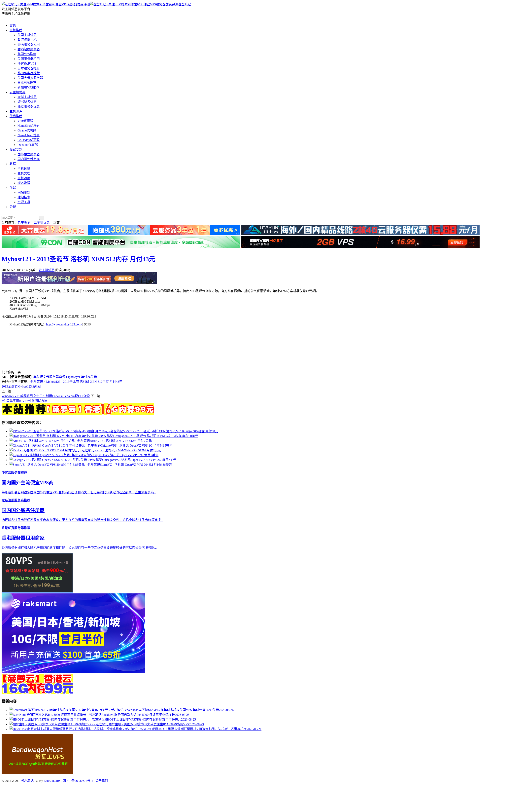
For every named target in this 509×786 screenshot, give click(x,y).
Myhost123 (24, 386)
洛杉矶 (36, 386)
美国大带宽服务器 (30, 78)
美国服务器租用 (28, 58)
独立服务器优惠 (28, 106)
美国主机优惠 (27, 35)
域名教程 (23, 183)
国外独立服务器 (28, 154)
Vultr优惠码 (25, 121)
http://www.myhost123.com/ (64, 324)
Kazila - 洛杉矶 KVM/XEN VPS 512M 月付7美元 (127, 450)
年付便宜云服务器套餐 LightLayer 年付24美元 (65, 377)
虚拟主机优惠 (27, 97)
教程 (13, 164)
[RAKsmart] (78, 414)
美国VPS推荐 (26, 54)
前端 (13, 187)
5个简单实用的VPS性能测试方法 (24, 400)
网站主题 (23, 192)
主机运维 (23, 168)
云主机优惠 (17, 92)
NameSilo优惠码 (28, 125)
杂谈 (13, 206)
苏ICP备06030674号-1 (78, 780)
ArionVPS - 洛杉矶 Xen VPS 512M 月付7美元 (121, 440)
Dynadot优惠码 (27, 144)
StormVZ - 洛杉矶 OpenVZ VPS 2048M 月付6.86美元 (136, 464)
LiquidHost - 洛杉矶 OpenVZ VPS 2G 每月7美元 (125, 455)
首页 (13, 25)
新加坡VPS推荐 (28, 87)
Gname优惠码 (26, 130)
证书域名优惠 (27, 101)
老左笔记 (184, 4)
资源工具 (23, 202)
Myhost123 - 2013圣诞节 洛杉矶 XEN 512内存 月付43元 (78, 259)
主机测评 (16, 111)
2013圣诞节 (9, 386)
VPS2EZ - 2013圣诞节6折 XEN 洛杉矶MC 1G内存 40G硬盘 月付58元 (170, 431)
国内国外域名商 (28, 159)
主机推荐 (16, 30)
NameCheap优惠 (28, 135)
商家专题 (16, 149)
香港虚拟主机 (27, 39)
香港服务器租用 (28, 44)
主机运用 (23, 178)
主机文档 (23, 173)
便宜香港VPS (26, 63)
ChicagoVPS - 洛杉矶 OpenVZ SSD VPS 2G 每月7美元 (139, 460)
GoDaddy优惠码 (28, 140)
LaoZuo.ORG (53, 780)
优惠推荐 (16, 116)
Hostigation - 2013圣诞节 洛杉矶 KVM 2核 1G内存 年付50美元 (155, 436)
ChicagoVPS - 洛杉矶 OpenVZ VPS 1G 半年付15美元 (136, 445)
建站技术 (23, 197)
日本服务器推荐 (28, 68)
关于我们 (101, 780)
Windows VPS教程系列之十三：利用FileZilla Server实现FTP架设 (46, 396)
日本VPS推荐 (26, 82)
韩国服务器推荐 (28, 73)
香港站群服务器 (28, 49)
